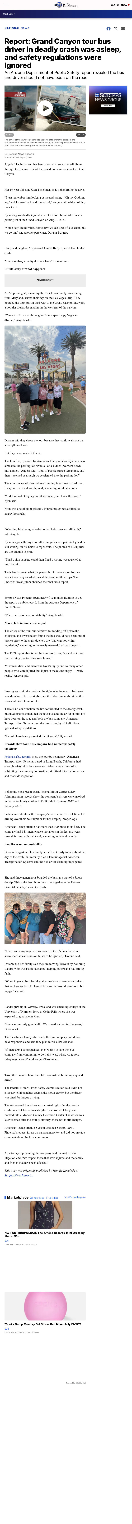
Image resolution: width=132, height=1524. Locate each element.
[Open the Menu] (5, 5)
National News (17, 28)
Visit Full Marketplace (75, 1197)
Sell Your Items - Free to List (44, 1198)
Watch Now (119, 4)
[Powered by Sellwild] (81, 1383)
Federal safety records (18, 756)
